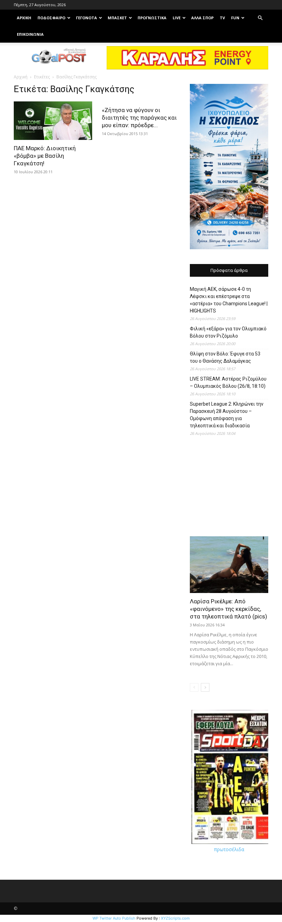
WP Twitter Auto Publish (114, 918)
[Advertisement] (229, 488)
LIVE (177, 17)
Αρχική (21, 77)
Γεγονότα (86, 17)
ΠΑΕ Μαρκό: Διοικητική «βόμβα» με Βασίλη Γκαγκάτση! (45, 156)
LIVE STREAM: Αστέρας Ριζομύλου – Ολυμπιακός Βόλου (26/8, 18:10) (228, 382)
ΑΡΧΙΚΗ (24, 17)
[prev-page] (194, 687)
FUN (235, 17)
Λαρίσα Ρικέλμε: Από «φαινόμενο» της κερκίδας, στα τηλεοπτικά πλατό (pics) (228, 609)
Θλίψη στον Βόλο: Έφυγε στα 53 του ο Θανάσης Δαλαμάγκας (225, 357)
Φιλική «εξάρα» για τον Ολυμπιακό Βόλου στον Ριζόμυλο (228, 332)
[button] (260, 18)
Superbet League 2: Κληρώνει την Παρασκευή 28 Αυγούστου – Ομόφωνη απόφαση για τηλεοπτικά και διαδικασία (226, 414)
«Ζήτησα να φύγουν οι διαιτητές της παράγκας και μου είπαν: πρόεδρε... (139, 118)
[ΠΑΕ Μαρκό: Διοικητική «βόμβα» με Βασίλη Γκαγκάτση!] (53, 120)
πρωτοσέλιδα (229, 849)
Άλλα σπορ (202, 17)
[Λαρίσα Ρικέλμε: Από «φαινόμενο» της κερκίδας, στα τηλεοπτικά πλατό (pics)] (229, 564)
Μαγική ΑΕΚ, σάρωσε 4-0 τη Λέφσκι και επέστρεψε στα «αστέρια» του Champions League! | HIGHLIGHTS (229, 300)
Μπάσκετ (117, 17)
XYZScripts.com (175, 918)
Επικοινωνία (30, 34)
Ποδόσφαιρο (51, 17)
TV (222, 17)
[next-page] (205, 687)
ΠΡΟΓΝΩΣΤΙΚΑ (152, 17)
